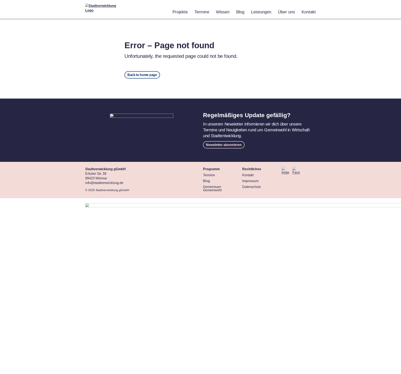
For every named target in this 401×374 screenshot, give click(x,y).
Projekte (180, 12)
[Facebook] (296, 171)
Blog (240, 12)
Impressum (250, 181)
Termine (201, 12)
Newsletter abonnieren (224, 145)
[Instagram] (285, 171)
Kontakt (309, 12)
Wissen (223, 12)
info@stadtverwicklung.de (104, 183)
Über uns (286, 12)
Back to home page (142, 75)
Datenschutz (251, 187)
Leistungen (261, 12)
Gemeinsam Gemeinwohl (212, 188)
